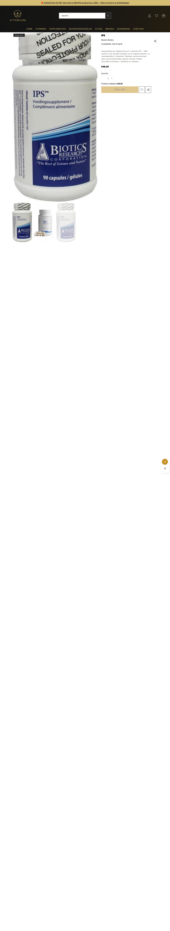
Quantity (104, 73)
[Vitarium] (18, 15)
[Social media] (165, 468)
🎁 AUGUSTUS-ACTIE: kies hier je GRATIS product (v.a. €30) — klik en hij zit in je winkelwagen (85, 3)
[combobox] (85, 15)
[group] (22, 222)
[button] (160, 3)
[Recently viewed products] (165, 462)
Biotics (111, 40)
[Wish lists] (156, 15)
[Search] (108, 15)
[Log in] (149, 15)
